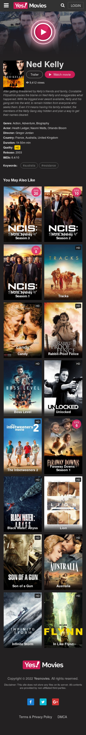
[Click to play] (43, 32)
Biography (42, 123)
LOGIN (76, 5)
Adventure (28, 123)
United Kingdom (48, 137)
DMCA (62, 716)
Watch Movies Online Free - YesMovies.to (30, 5)
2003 (19, 152)
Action (17, 123)
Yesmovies (42, 678)
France (19, 137)
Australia (30, 137)
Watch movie (62, 74)
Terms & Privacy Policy (35, 716)
